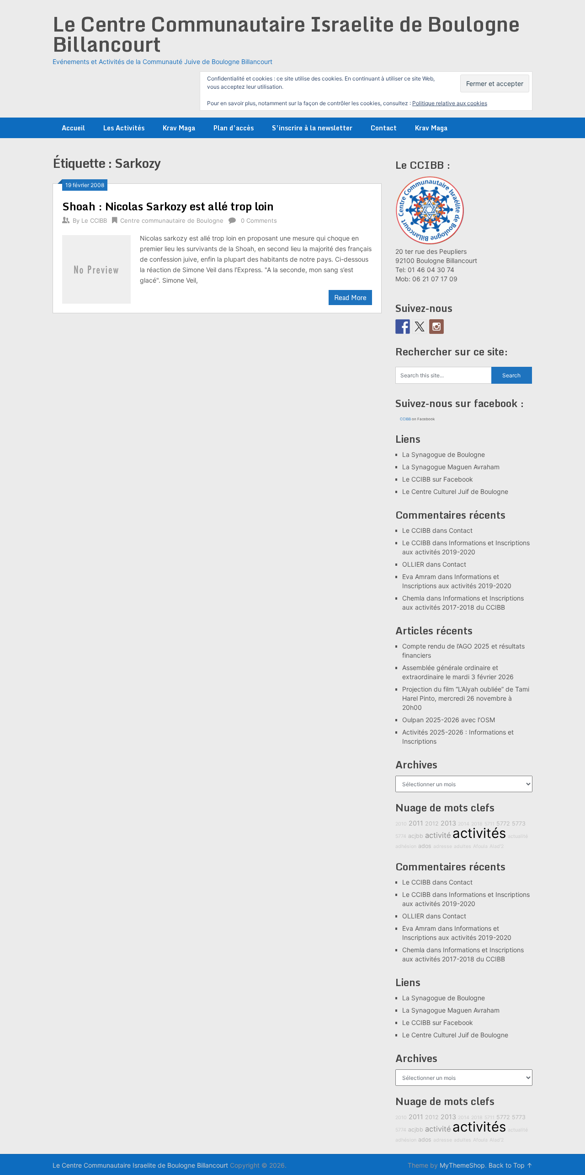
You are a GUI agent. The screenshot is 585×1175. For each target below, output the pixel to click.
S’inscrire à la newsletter (312, 128)
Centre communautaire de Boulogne (171, 220)
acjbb (415, 835)
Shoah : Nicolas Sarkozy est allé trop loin (168, 206)
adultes (462, 846)
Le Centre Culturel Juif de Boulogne (455, 491)
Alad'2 (496, 846)
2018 (477, 824)
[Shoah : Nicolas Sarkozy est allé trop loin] (96, 268)
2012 (432, 823)
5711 (489, 824)
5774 (400, 836)
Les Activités (123, 128)
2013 (448, 823)
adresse (442, 846)
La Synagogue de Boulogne (443, 454)
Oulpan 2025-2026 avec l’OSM (448, 720)
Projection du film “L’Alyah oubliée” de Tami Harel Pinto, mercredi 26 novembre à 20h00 (465, 698)
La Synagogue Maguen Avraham (451, 467)
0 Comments (259, 220)
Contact (384, 128)
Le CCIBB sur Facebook (437, 479)
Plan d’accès (233, 128)
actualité (518, 836)
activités (479, 833)
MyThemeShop (462, 1165)
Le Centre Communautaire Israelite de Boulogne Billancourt (286, 33)
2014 (463, 824)
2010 (401, 824)
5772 (503, 823)
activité (438, 835)
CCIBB (405, 419)
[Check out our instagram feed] (436, 326)
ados (424, 845)
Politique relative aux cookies (449, 103)
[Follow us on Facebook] (402, 326)
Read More (350, 297)
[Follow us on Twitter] (419, 326)
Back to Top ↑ (510, 1165)
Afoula (480, 846)
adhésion (405, 846)
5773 (519, 823)
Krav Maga (179, 128)
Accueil (73, 128)
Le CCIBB (94, 220)
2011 (416, 823)
